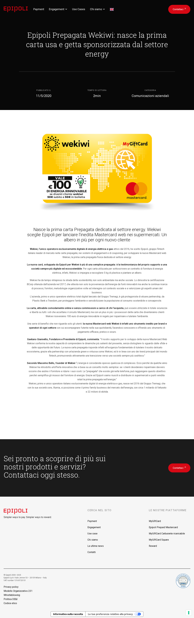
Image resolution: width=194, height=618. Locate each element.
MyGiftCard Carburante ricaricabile (167, 533)
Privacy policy (11, 586)
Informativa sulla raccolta (68, 614)
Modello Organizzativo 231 (18, 591)
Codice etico (10, 603)
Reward (153, 546)
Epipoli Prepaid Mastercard (163, 527)
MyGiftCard (155, 521)
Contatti (91, 552)
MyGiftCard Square (159, 539)
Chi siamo (96, 9)
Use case (92, 533)
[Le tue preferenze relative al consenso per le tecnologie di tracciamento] (189, 613)
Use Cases (78, 9)
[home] (18, 9)
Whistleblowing (12, 595)
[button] (58, 9)
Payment (38, 9)
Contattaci (179, 9)
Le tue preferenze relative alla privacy (110, 614)
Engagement (56, 9)
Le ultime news (95, 546)
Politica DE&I (11, 599)
